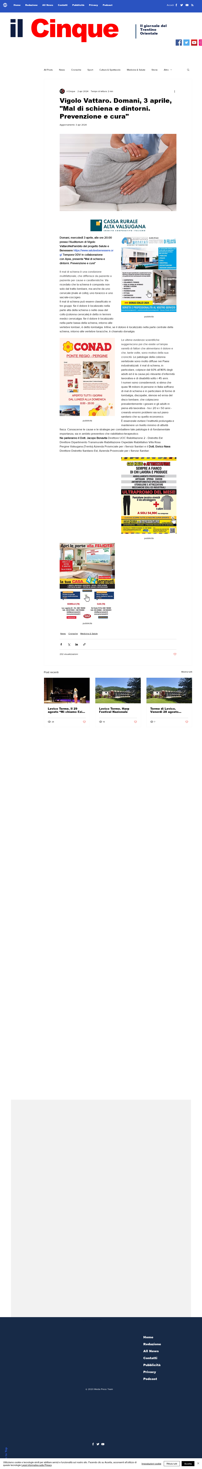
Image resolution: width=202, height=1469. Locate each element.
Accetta (188, 1463)
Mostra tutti (186, 671)
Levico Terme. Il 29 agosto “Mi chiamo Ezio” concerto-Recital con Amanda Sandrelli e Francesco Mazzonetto (67, 710)
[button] (188, 69)
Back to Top (6, 1456)
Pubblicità (151, 1365)
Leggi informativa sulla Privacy (36, 1465)
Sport (90, 69)
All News (151, 1351)
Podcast (150, 1379)
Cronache (76, 69)
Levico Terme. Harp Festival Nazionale (114, 710)
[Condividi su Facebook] (61, 644)
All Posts (48, 69)
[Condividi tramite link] (84, 644)
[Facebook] (179, 42)
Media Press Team (103, 1389)
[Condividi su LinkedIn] (76, 644)
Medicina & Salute (136, 69)
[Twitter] (186, 42)
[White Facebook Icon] (93, 1444)
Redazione (152, 1344)
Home (148, 1337)
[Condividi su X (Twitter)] (68, 644)
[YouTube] (194, 42)
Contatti (150, 1358)
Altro (166, 69)
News (62, 69)
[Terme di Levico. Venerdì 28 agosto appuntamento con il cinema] (169, 690)
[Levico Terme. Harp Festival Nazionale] (118, 690)
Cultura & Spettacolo (110, 69)
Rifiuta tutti (171, 1463)
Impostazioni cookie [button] (151, 1463)
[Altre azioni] (174, 91)
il (63, 28)
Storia (154, 69)
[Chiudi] (198, 1463)
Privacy (149, 1372)
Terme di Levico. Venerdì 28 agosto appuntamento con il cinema (166, 710)
